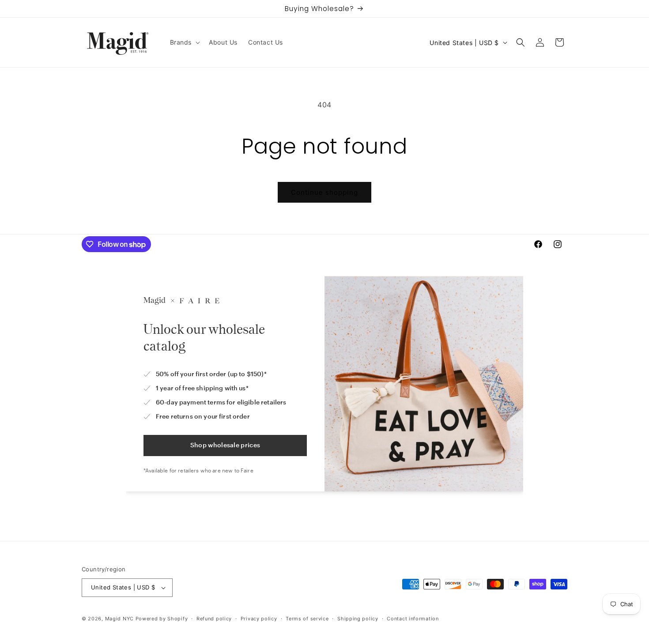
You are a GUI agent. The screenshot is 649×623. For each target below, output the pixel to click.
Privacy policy (259, 618)
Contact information (412, 618)
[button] (184, 42)
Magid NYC (119, 618)
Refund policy (214, 618)
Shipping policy (357, 618)
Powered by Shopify (162, 618)
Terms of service (307, 618)
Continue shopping (324, 192)
